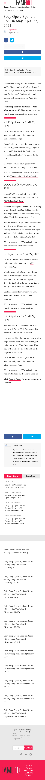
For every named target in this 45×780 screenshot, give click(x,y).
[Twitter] (12, 40)
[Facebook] (6, 40)
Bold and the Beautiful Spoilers (24, 373)
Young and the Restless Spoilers (24, 176)
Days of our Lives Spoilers (21, 245)
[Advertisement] (22, 409)
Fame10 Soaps (15, 379)
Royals (14, 729)
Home (6, 7)
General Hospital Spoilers (21, 307)
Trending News (15, 7)
